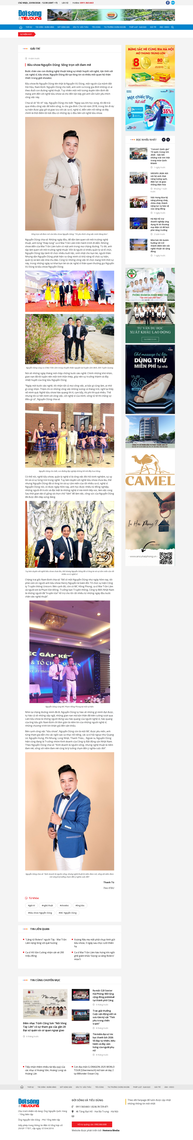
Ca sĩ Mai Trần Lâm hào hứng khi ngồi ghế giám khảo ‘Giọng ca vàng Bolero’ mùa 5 (94, 956)
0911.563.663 (82, 1106)
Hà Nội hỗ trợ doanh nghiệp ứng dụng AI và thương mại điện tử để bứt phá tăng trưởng (160, 224)
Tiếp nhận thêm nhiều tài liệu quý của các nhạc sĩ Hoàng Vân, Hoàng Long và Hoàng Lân (45, 1070)
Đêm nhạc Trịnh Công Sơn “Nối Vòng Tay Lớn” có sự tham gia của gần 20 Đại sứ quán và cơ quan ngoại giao (45, 1026)
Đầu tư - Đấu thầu (80, 27)
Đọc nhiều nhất (146, 139)
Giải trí (153, 27)
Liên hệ (65, 2)
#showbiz (64, 905)
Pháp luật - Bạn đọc (138, 27)
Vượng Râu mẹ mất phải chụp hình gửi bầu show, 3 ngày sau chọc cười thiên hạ (94, 943)
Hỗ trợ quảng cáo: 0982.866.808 (92, 1124)
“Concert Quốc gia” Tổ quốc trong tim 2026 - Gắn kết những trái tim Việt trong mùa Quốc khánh (160, 156)
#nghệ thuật (47, 905)
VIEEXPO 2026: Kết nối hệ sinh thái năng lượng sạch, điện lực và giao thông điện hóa (159, 179)
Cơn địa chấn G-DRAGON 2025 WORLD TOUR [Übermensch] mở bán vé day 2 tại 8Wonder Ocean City (94, 1070)
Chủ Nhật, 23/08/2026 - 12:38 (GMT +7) (38, 2)
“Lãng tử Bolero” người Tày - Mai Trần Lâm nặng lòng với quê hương (45, 941)
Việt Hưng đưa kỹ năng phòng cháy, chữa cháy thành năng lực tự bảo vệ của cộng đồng (160, 203)
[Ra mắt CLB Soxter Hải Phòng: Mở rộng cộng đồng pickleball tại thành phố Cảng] (80, 995)
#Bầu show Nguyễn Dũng (40, 912)
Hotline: (83, 2)
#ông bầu (80, 905)
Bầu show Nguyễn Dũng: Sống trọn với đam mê (59, 65)
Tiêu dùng (96, 27)
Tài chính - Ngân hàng (44, 27)
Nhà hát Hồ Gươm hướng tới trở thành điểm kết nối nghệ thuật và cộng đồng (160, 246)
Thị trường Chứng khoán (115, 27)
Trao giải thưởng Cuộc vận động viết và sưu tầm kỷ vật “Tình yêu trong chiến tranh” (104, 1017)
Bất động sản (64, 27)
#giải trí (31, 905)
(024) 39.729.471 (99, 1106)
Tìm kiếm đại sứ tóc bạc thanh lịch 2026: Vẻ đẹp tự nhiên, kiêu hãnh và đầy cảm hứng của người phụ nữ (104, 1042)
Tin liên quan (39, 929)
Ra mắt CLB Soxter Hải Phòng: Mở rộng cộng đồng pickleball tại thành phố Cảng (103, 995)
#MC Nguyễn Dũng (67, 912)
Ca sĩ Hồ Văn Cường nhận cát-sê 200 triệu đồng (44, 954)
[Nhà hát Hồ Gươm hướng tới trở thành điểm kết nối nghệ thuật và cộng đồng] (138, 244)
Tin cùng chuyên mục (45, 980)
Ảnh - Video (164, 27)
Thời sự (29, 27)
